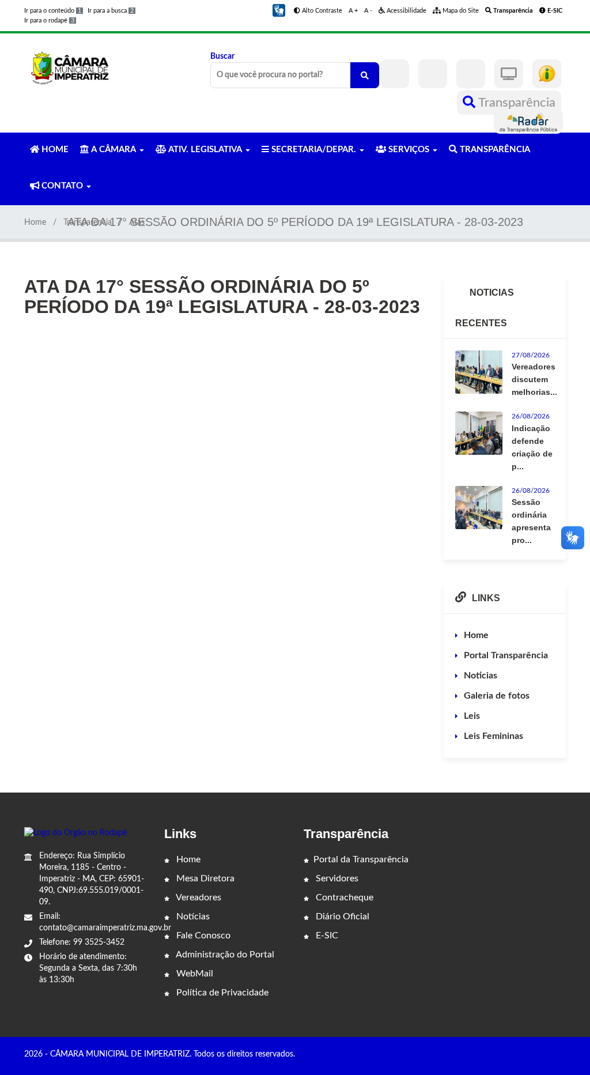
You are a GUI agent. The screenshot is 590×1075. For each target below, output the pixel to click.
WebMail (193, 973)
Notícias (192, 916)
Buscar (222, 56)
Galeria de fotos (497, 695)
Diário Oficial (341, 916)
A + (353, 10)
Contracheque (343, 897)
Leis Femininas (493, 736)
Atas (137, 222)
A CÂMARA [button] (113, 149)
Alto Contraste (321, 10)
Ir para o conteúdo (52, 10)
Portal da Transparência (361, 859)
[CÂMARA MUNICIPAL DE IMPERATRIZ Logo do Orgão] (75, 67)
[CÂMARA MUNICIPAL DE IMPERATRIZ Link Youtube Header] (470, 73)
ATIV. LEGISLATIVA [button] (205, 149)
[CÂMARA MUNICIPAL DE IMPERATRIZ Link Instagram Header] (432, 73)
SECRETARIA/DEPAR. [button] (313, 149)
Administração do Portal (224, 954)
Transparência (515, 102)
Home (35, 222)
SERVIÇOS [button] (409, 149)
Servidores (335, 878)
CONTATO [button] (62, 186)
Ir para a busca (111, 10)
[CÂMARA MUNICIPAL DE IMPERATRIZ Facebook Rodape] (529, 1055)
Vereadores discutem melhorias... (534, 379)
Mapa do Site (460, 10)
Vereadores (197, 897)
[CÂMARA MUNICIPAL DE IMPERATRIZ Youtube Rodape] (562, 1055)
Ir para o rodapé (49, 20)
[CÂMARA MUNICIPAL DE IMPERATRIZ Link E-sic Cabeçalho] (546, 73)
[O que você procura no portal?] (364, 75)
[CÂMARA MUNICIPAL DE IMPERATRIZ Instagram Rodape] (546, 1055)
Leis (472, 716)
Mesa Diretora (204, 878)
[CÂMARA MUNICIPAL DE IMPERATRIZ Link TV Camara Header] (508, 73)
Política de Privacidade (221, 992)
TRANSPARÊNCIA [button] (493, 149)
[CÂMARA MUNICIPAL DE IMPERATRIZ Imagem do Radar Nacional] (528, 122)
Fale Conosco (202, 935)
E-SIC (325, 935)
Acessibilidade (405, 10)
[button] (279, 10)
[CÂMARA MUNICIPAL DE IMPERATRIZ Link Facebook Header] (394, 73)
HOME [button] (54, 149)
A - (368, 10)
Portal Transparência (506, 655)
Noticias (480, 675)
